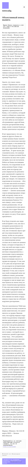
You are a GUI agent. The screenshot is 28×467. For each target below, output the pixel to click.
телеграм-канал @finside (16, 461)
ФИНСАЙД (6, 11)
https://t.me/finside (9, 446)
